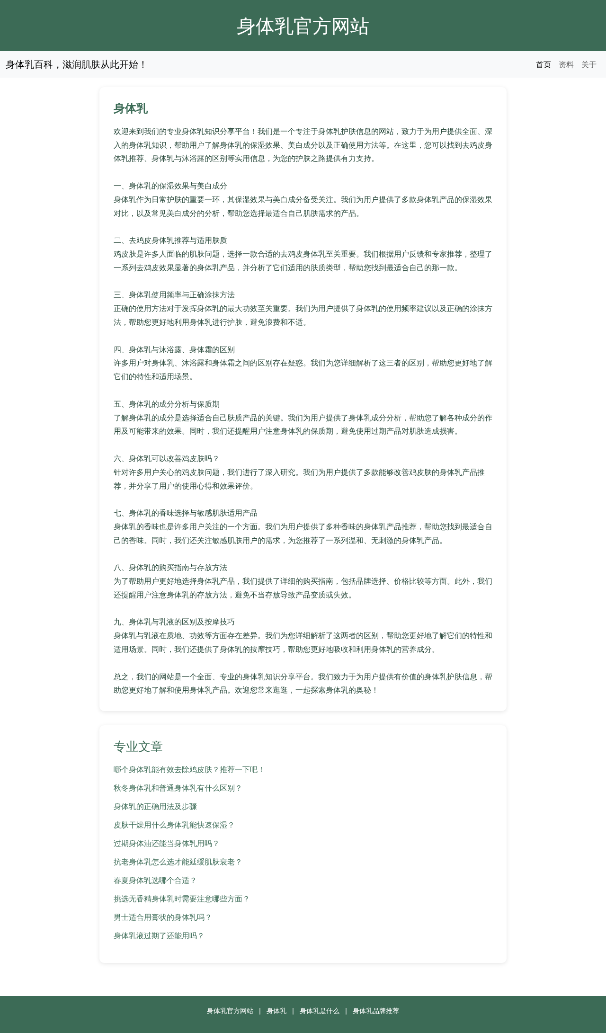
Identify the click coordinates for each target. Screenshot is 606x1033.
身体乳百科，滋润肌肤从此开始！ (77, 64)
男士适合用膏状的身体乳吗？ (163, 917)
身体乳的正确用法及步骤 (155, 806)
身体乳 (276, 1010)
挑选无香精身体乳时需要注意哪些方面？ (182, 898)
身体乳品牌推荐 (376, 1010)
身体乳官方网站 (303, 25)
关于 (589, 64)
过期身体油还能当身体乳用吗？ (167, 843)
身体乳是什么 (319, 1010)
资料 (566, 64)
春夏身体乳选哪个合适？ (155, 880)
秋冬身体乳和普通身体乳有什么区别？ (178, 788)
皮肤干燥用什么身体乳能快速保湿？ (174, 824)
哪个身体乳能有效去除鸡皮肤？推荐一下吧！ (189, 769)
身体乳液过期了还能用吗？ (159, 935)
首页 (543, 64)
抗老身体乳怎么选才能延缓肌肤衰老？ (178, 861)
